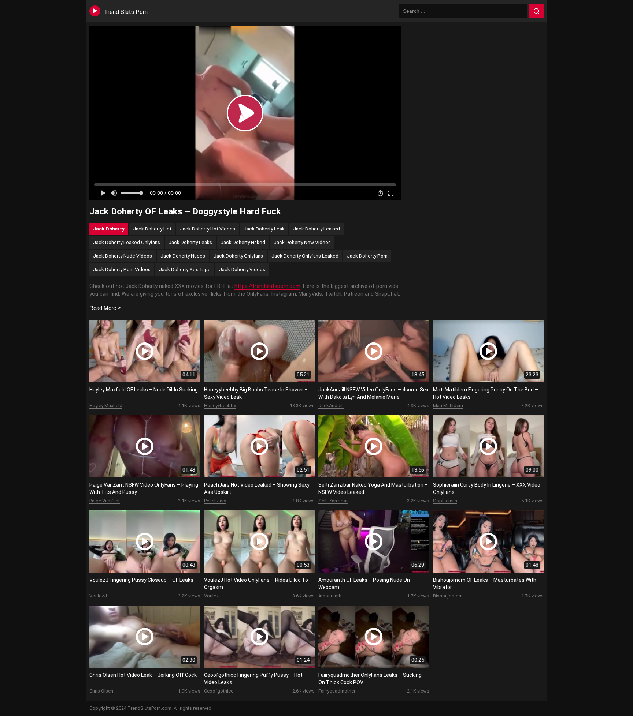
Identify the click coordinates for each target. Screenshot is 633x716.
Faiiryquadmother (336, 691)
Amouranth (329, 596)
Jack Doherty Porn (367, 256)
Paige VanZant (104, 500)
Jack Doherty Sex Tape (185, 269)
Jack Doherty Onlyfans (238, 256)
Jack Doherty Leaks (190, 242)
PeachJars (215, 500)
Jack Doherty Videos (242, 269)
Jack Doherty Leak (264, 229)
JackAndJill (331, 405)
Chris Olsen (101, 691)
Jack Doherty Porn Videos (122, 269)
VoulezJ (98, 596)
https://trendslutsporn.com (267, 286)
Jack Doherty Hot (152, 229)
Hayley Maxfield (105, 405)
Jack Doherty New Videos (302, 242)
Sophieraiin (445, 500)
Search (536, 11)
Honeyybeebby (220, 405)
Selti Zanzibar (333, 500)
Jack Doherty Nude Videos (122, 256)
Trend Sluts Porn (126, 11)
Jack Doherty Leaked (316, 229)
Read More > (105, 308)
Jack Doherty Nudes (182, 256)
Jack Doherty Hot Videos (207, 229)
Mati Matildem (448, 405)
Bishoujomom (448, 596)
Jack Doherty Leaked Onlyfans (126, 242)
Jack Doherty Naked (243, 242)
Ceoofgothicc (218, 691)
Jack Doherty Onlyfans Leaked (304, 256)
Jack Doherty (109, 229)
